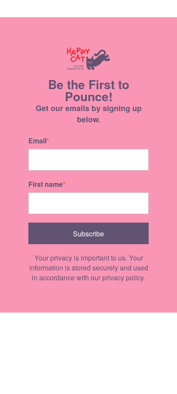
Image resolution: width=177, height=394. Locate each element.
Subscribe (88, 234)
